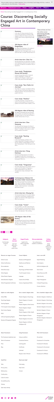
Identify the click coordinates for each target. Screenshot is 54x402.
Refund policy (4, 371)
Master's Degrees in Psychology (26, 296)
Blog (2, 347)
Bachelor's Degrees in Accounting (44, 303)
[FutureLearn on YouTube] (12, 398)
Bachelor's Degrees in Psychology (44, 300)
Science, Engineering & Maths (25, 283)
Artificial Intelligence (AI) (42, 266)
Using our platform (23, 337)
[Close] (51, 2)
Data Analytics (40, 263)
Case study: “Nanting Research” (22, 137)
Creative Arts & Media (24, 279)
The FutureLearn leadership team (8, 337)
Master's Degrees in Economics (26, 318)
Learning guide (22, 343)
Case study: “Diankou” (22, 99)
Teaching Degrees (5, 303)
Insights (31, 8)
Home (2, 12)
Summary (18, 31)
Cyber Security (40, 276)
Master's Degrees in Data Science (26, 304)
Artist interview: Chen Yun (23, 59)
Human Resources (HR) (42, 273)
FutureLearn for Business (42, 343)
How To (38, 8)
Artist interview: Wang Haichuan (22, 152)
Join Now (40, 46)
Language (21, 276)
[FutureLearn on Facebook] (2, 398)
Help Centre (21, 367)
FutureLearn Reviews (23, 340)
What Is (46, 8)
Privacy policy (4, 367)
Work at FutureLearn (5, 340)
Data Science (40, 269)
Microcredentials (5, 266)
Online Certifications (5, 263)
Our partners (40, 337)
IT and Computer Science (24, 273)
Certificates (21, 347)
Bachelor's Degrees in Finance (43, 310)
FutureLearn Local (14, 8)
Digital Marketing (41, 259)
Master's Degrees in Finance (25, 315)
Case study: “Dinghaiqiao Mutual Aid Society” (23, 72)
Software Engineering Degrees (8, 316)
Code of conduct (5, 377)
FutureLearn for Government (43, 347)
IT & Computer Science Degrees (8, 306)
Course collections (41, 286)
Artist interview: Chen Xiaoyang (22, 123)
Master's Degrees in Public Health (26, 312)
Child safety (21, 364)
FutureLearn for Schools (42, 350)
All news (3, 8)
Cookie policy (4, 374)
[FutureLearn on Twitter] (8, 398)
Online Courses (4, 259)
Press (24, 8)
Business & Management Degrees (8, 320)
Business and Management (25, 259)
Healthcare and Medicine (24, 263)
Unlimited (21, 350)
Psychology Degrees (5, 300)
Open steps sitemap (5, 387)
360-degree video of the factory (23, 217)
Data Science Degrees (6, 310)
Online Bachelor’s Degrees (7, 279)
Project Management (41, 279)
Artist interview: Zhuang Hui (24, 193)
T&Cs (2, 364)
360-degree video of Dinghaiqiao (21, 45)
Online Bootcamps (5, 269)
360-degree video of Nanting (24, 110)
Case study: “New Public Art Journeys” (24, 86)
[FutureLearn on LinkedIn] (15, 398)
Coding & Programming (42, 283)
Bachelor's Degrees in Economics (44, 306)
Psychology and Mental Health (26, 269)
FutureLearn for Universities (43, 340)
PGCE (2, 313)
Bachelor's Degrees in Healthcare (44, 296)
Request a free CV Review (24, 353)
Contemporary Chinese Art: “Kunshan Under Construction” (25, 179)
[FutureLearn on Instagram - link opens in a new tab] (5, 398)
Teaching (21, 266)
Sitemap (3, 384)
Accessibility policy (5, 381)
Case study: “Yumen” (22, 205)
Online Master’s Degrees (6, 276)
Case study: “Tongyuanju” (23, 165)
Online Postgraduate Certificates (8, 283)
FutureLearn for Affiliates (42, 353)
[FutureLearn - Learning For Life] (49, 398)
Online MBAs (4, 296)
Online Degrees (4, 273)
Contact (21, 371)
